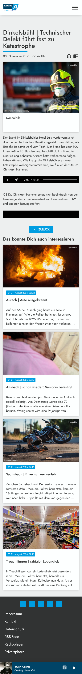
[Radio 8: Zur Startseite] (36, 7)
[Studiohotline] (50, 604)
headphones (69, 56)
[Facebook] (23, 604)
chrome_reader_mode (76, 56)
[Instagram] (32, 604)
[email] (59, 604)
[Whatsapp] (41, 604)
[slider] (60, 179)
